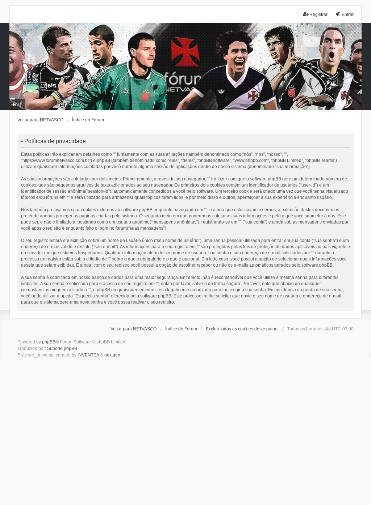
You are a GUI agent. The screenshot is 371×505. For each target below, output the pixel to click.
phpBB (48, 342)
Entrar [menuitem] (348, 14)
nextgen (112, 355)
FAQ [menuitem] (17, 104)
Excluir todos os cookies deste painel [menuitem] (242, 328)
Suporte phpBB (62, 348)
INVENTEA (88, 355)
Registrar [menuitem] (318, 14)
